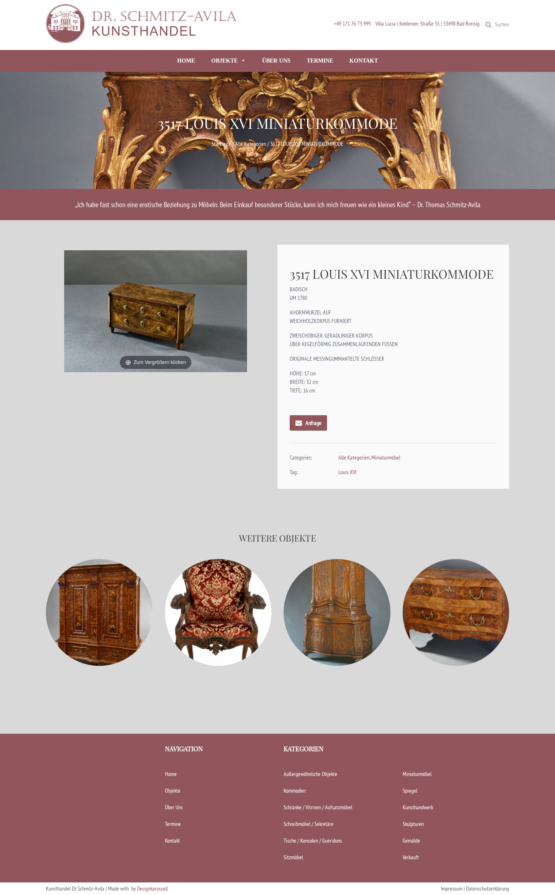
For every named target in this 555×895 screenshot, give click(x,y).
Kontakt (172, 840)
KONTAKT (363, 61)
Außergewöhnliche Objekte (310, 774)
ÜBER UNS (276, 61)
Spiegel (410, 790)
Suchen (502, 24)
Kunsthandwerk (418, 807)
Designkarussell (152, 888)
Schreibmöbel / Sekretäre (309, 824)
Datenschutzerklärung (487, 888)
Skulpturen (413, 824)
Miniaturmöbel (385, 457)
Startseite (221, 143)
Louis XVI (347, 472)
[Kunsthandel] (143, 39)
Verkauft (411, 857)
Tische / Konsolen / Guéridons (313, 840)
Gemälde (411, 840)
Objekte (172, 790)
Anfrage (313, 423)
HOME (186, 61)
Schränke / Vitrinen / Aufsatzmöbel (318, 807)
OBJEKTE (224, 61)
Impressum (451, 888)
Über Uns (174, 807)
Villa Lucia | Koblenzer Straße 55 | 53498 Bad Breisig (427, 23)
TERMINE (320, 61)
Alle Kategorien (250, 143)
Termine (173, 824)
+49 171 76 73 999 (352, 23)
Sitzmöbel (293, 857)
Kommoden (295, 790)
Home (171, 774)
